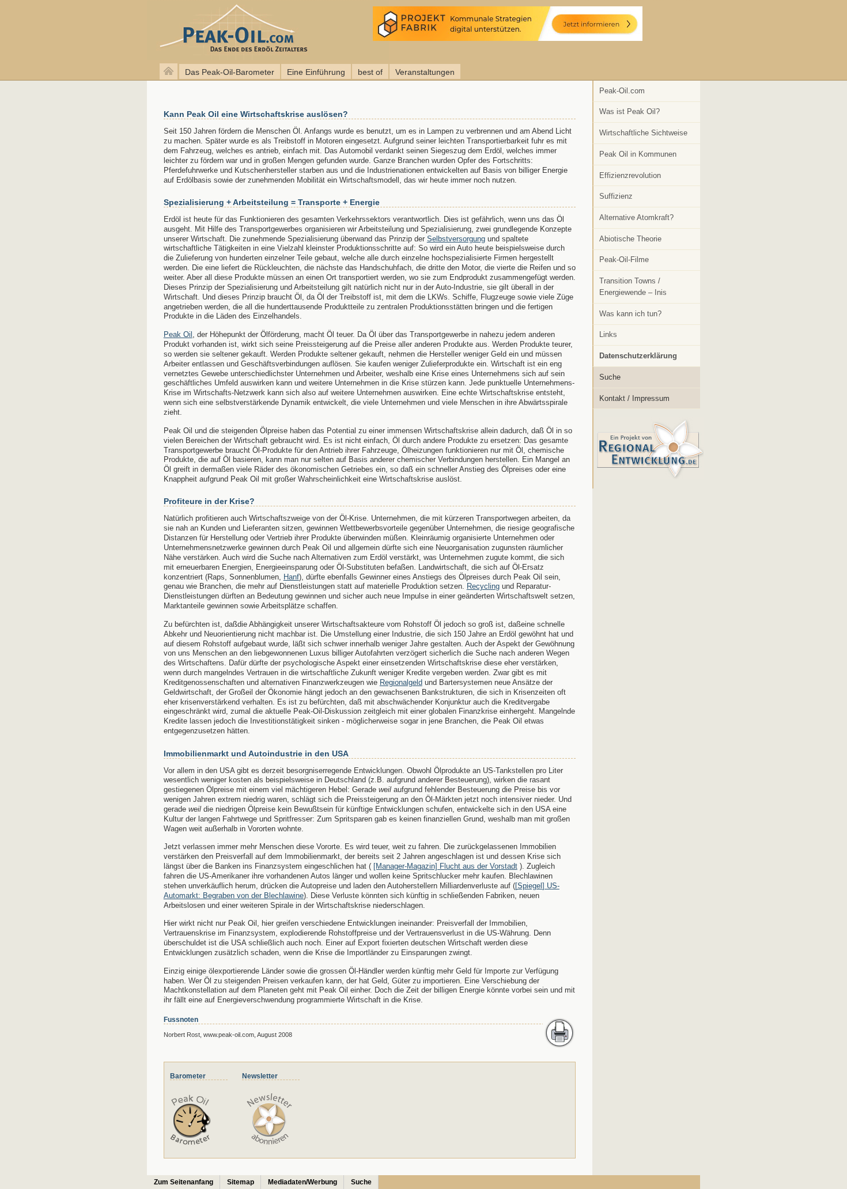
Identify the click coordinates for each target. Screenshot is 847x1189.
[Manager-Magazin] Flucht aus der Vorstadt (445, 866)
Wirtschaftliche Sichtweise (643, 132)
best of (370, 72)
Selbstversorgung (456, 238)
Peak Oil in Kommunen (637, 154)
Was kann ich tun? (630, 313)
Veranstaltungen (425, 72)
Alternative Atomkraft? (636, 217)
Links (608, 334)
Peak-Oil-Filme (624, 259)
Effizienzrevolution (630, 175)
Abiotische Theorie (630, 238)
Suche (610, 377)
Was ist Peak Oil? (629, 111)
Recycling (483, 586)
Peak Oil (178, 334)
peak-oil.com (121, 30)
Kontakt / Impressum (634, 398)
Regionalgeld (401, 682)
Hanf (291, 577)
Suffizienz (616, 196)
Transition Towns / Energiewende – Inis (633, 287)
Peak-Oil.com (622, 90)
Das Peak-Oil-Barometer (229, 72)
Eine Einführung (316, 72)
